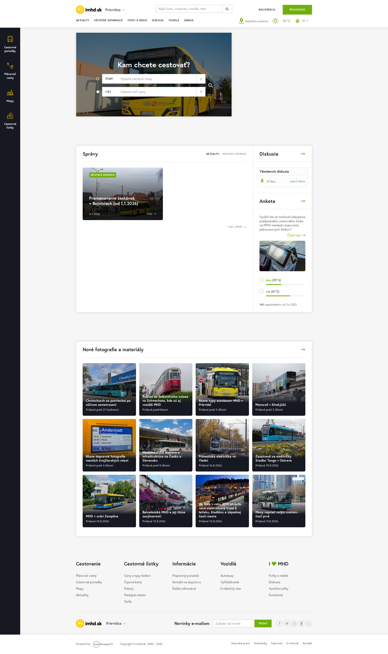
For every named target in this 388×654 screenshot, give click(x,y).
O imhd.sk (292, 643)
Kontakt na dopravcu (186, 582)
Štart (109, 78)
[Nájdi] (227, 9)
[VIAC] (302, 153)
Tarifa (128, 601)
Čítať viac (294, 235)
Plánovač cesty (86, 575)
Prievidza (113, 623)
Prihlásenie (297, 9)
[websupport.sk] (103, 644)
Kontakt (307, 643)
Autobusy (227, 575)
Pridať (263, 623)
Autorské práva (240, 643)
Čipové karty (133, 582)
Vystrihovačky (278, 588)
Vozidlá (174, 20)
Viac (150, 213)
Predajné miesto (135, 595)
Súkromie (276, 643)
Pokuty (129, 588)
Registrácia (267, 9)
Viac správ (236, 226)
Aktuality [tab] (212, 153)
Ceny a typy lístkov (137, 575)
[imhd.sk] (89, 9)
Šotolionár (276, 595)
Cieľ (108, 91)
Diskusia (158, 20)
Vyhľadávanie (229, 582)
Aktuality (82, 20)
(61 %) (272, 291)
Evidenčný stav (230, 588)
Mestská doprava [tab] (234, 153)
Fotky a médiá (137, 20)
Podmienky (260, 643)
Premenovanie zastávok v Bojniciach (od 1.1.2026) (113, 200)
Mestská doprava (102, 174)
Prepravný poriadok (185, 575)
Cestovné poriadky (89, 582)
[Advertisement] (274, 61)
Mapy (80, 588)
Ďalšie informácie (184, 588)
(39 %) (273, 280)
